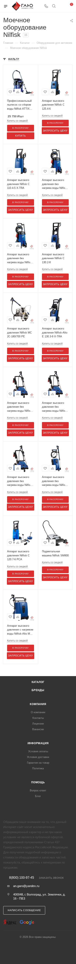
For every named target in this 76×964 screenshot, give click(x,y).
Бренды (38, 690)
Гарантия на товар (38, 762)
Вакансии (38, 729)
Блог (38, 796)
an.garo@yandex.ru (26, 886)
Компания (38, 704)
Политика (38, 768)
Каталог (38, 682)
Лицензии (38, 723)
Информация (38, 743)
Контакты (38, 717)
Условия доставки (38, 757)
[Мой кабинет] (61, 6)
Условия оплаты (38, 751)
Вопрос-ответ (38, 790)
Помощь (38, 782)
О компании (38, 712)
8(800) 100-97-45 (21, 877)
